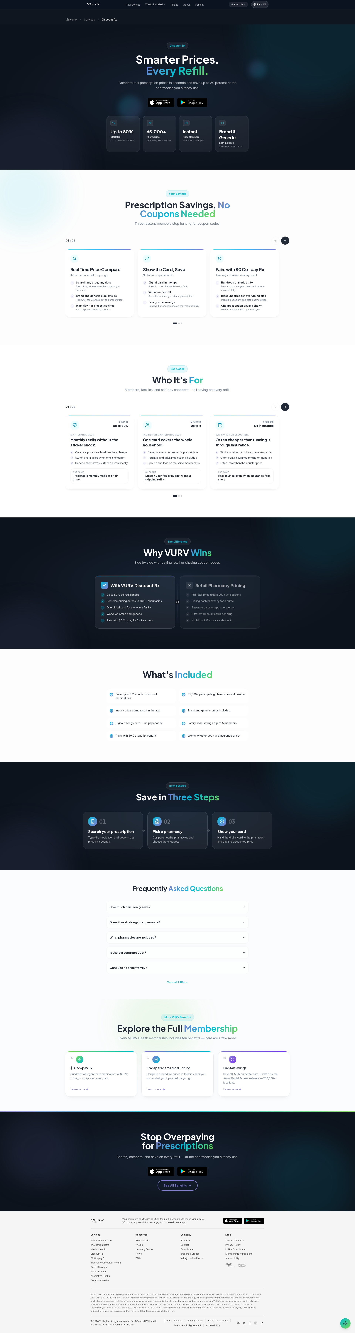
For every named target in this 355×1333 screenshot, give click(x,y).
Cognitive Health (100, 1280)
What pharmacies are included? (133, 937)
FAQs (138, 1258)
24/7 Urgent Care (100, 1244)
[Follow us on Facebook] (250, 1323)
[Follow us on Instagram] (255, 1323)
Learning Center (144, 1249)
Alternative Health (100, 1276)
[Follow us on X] (244, 1323)
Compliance (187, 1249)
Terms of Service (234, 1240)
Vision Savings (98, 1271)
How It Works (133, 4)
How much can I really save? (130, 907)
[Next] (285, 241)
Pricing (174, 4)
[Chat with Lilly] (345, 1323)
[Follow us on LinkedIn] (238, 1323)
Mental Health (98, 1249)
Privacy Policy (233, 1244)
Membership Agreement (238, 1253)
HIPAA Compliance (235, 1249)
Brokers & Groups (190, 1253)
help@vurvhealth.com (192, 1258)
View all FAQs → (177, 982)
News (139, 1253)
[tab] (175, 323)
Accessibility (232, 1258)
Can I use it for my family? (128, 968)
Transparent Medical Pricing (106, 1262)
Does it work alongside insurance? (135, 922)
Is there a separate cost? (128, 952)
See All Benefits (175, 1185)
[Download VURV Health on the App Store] (161, 102)
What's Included (154, 4)
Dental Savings (99, 1267)
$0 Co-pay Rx (98, 1258)
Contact (199, 4)
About (186, 4)
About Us (185, 1240)
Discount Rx (97, 1253)
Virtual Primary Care (101, 1240)
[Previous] (275, 241)
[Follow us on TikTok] (261, 1323)
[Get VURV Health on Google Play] (192, 102)
